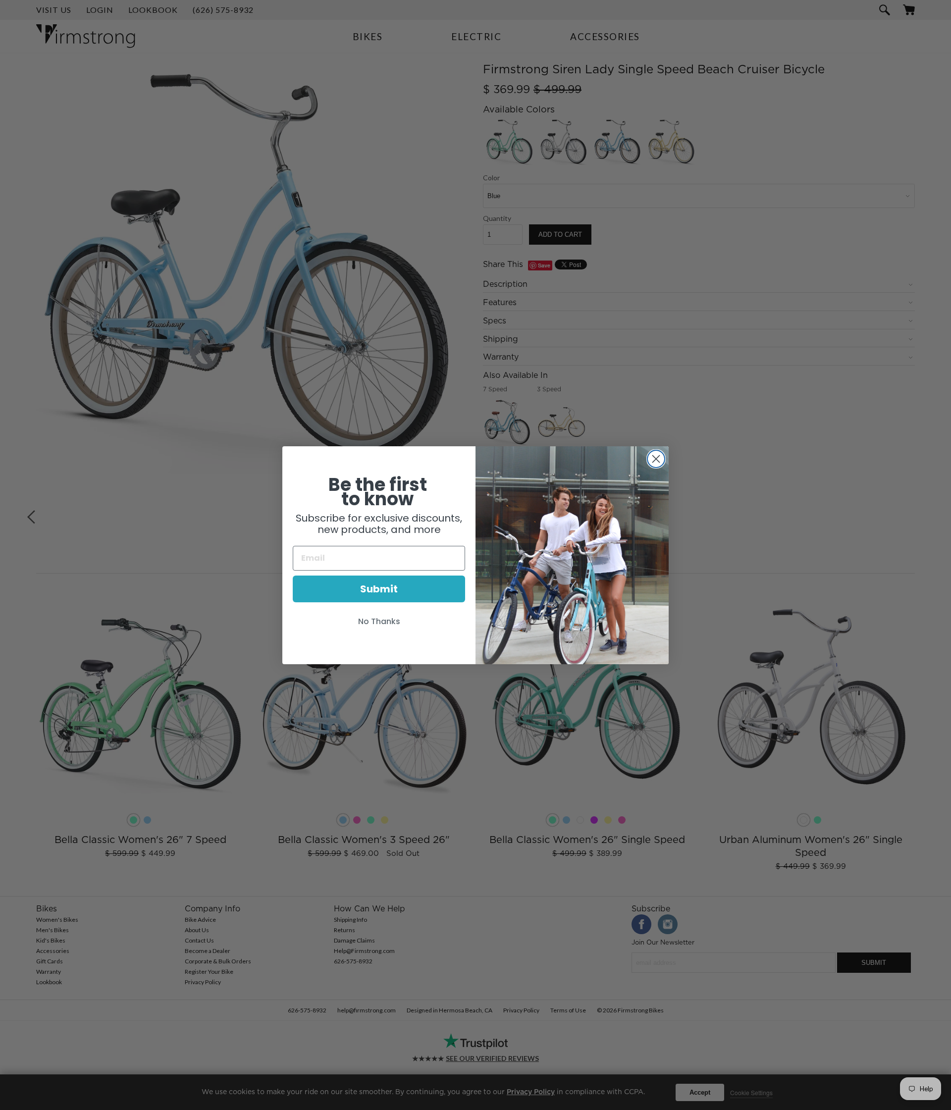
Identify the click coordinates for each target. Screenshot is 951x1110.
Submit (379, 589)
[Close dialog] (656, 459)
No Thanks (379, 621)
